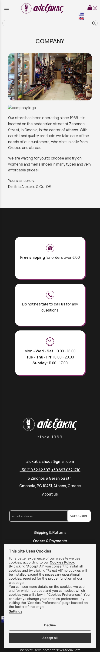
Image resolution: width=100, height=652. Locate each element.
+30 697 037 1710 (65, 469)
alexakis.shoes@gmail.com (50, 461)
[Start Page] (43, 8)
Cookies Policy (62, 562)
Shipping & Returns (50, 532)
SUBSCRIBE (79, 516)
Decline (50, 625)
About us (50, 494)
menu (6, 8)
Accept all (50, 638)
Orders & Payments (50, 540)
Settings (15, 611)
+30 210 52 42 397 (35, 469)
